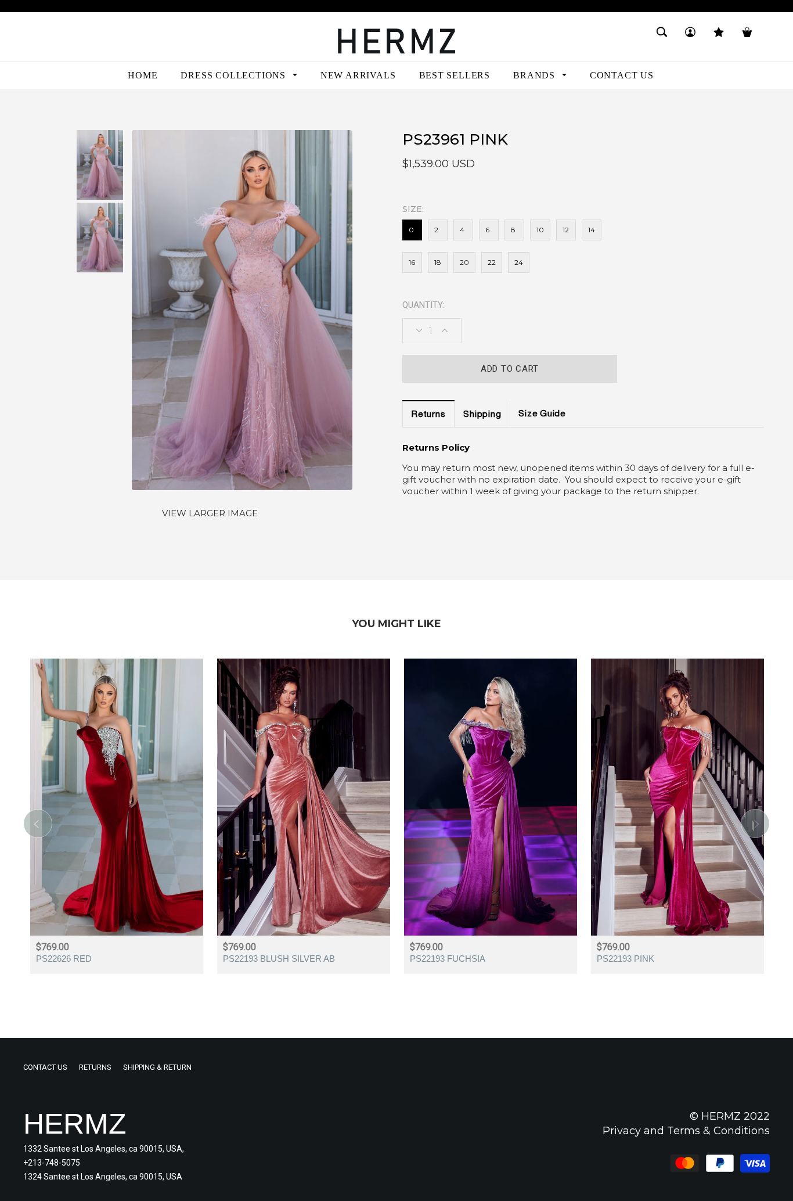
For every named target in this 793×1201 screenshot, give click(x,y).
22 (492, 262)
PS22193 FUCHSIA (447, 958)
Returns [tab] (428, 415)
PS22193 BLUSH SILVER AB (279, 958)
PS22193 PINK (625, 958)
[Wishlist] (718, 36)
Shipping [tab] (482, 415)
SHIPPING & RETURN (157, 1067)
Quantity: (423, 305)
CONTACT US (45, 1067)
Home (34, 109)
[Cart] (747, 36)
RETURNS (95, 1067)
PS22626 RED (64, 958)
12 (566, 229)
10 (540, 229)
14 (591, 229)
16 (412, 262)
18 (437, 262)
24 (518, 262)
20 (464, 262)
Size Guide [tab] (541, 414)
